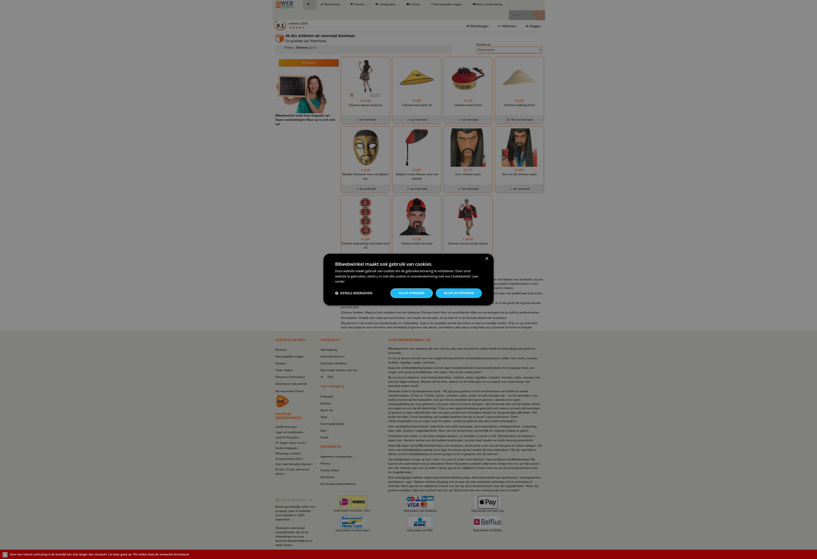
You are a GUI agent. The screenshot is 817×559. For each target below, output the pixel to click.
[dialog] (408, 279)
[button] (353, 293)
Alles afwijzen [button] (411, 293)
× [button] (486, 258)
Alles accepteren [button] (459, 293)
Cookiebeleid (460, 276)
